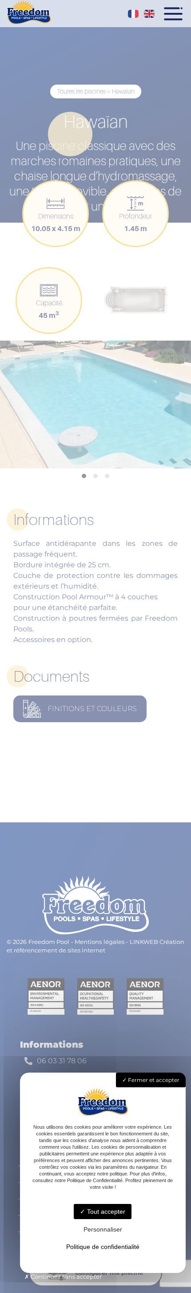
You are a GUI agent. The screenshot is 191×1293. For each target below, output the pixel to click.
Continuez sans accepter (65, 1276)
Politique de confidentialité (102, 1246)
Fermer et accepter (153, 1080)
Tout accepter (105, 1211)
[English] (149, 13)
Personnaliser (103, 1229)
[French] (133, 13)
